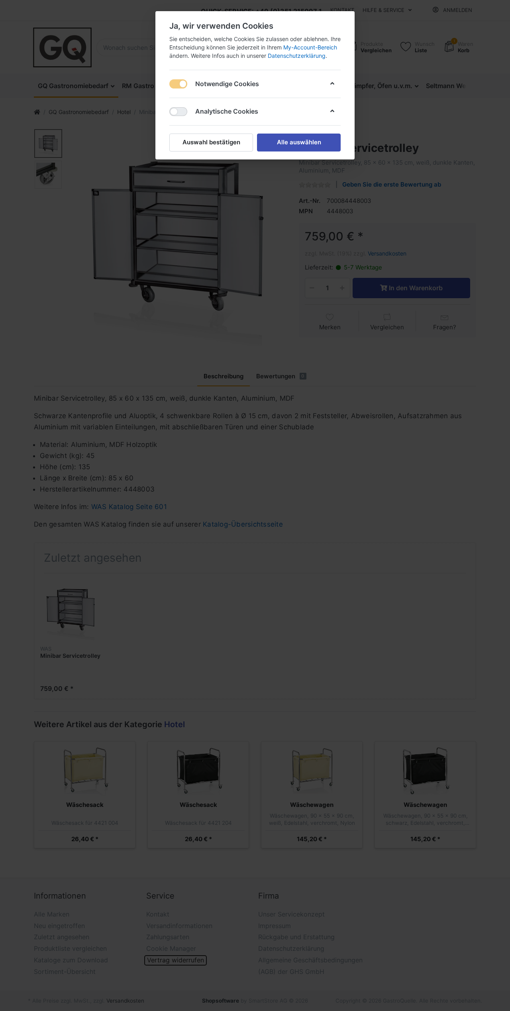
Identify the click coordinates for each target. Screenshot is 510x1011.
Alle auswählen (299, 142)
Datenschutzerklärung (297, 55)
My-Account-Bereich (310, 47)
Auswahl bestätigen (211, 142)
